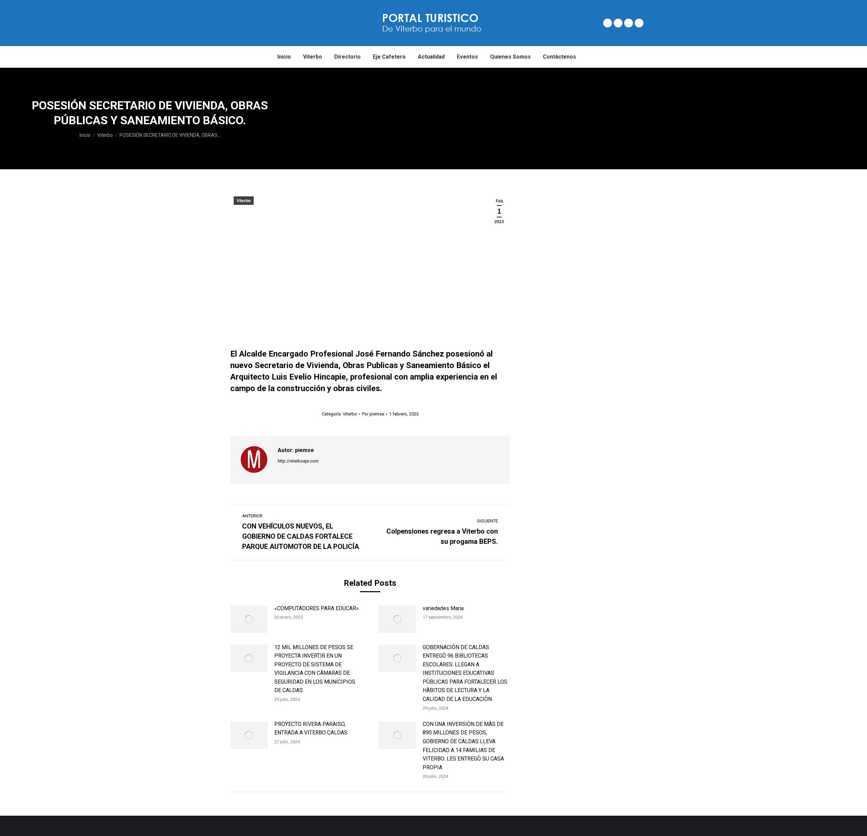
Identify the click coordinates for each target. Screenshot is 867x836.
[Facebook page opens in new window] (607, 23)
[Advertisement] (583, 118)
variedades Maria (443, 608)
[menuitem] (284, 57)
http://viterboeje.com (298, 461)
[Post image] (249, 619)
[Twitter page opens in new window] (618, 23)
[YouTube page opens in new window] (639, 23)
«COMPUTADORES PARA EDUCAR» (316, 608)
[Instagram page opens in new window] (628, 23)
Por (373, 413)
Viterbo (244, 200)
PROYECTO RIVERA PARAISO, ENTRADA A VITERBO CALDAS (310, 728)
